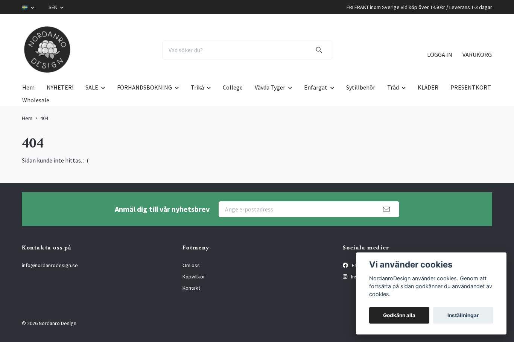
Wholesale (35, 100)
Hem (28, 87)
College (233, 87)
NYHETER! (60, 87)
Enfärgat (315, 87)
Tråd (393, 87)
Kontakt (191, 287)
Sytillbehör (360, 87)
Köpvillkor (193, 276)
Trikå (197, 87)
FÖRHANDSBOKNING (144, 87)
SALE (91, 87)
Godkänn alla (399, 315)
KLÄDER (428, 87)
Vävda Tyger (270, 87)
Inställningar (463, 315)
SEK (53, 7)
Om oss (191, 265)
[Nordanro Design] (47, 50)
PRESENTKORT (470, 87)
